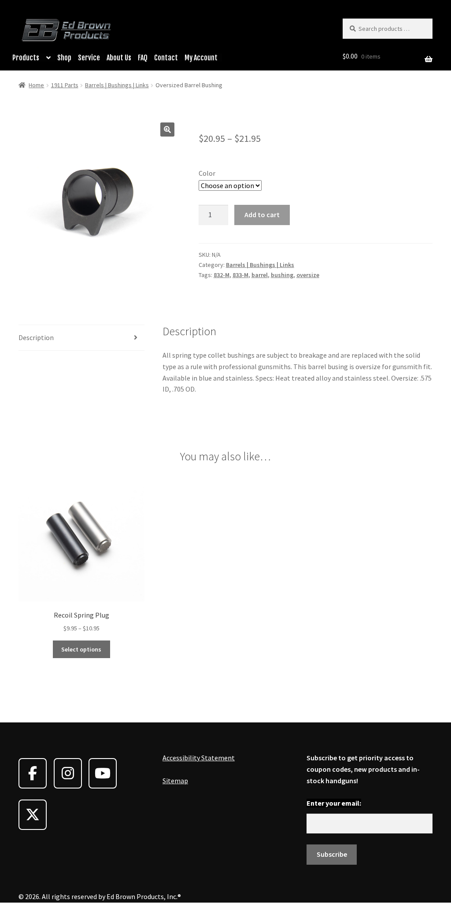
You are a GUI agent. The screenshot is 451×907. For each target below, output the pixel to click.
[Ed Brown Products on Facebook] (32, 773)
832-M (221, 275)
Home (36, 85)
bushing (282, 275)
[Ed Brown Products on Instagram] (68, 773)
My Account (201, 58)
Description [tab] (36, 337)
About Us (119, 58)
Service (89, 58)
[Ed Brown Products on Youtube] (103, 773)
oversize (307, 275)
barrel (259, 275)
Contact (166, 58)
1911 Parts (64, 85)
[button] (167, 129)
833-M (240, 275)
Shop (64, 58)
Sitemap (175, 780)
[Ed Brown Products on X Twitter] (32, 815)
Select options (81, 649)
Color (207, 173)
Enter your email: (334, 803)
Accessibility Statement (199, 757)
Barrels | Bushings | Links (117, 85)
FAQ (143, 58)
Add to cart (262, 214)
